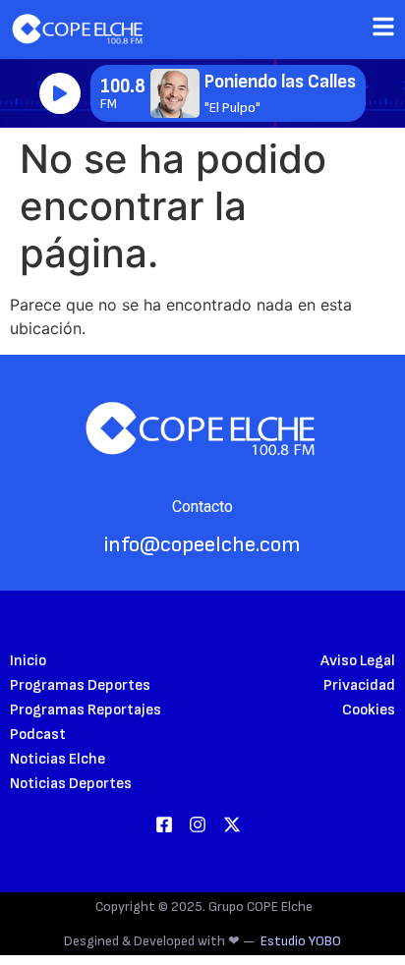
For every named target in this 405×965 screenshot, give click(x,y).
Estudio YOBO (300, 941)
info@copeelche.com (202, 545)
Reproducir (60, 93)
